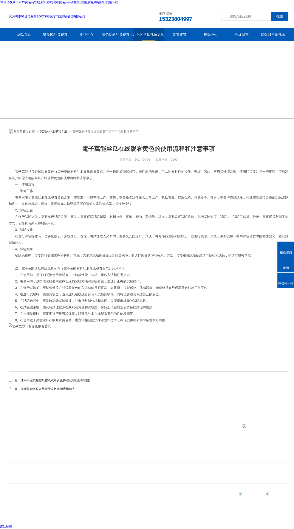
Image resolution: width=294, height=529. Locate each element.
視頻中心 (211, 34)
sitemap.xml (37, 507)
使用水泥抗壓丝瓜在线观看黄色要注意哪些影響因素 (55, 380)
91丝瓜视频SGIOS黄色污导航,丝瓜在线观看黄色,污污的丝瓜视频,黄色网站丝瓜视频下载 (59, 2)
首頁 (32, 131)
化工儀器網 (61, 516)
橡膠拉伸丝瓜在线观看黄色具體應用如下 (48, 389)
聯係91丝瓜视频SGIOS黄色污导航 (273, 41)
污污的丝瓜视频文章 (148, 34)
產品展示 (96, 450)
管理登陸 (15, 516)
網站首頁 (24, 34)
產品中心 (86, 34)
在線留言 (242, 34)
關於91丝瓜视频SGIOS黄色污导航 (55, 41)
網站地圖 (6, 526)
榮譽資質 (179, 34)
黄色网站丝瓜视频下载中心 (117, 41)
